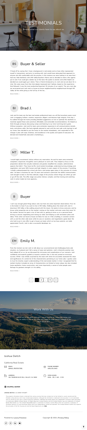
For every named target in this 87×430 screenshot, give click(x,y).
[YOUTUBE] (19, 423)
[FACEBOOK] (6, 423)
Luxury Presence (20, 418)
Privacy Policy (63, 418)
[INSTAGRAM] (10, 423)
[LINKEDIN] (15, 423)
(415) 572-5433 (52, 368)
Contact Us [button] (43, 330)
